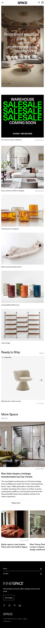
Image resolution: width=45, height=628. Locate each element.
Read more (4, 418)
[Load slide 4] (9, 83)
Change (25, 619)
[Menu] (2, 3)
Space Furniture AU (22, 3)
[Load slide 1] (3, 83)
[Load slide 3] (7, 83)
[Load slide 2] (5, 83)
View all (41, 353)
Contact (5, 573)
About (5, 568)
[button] (42, 2)
